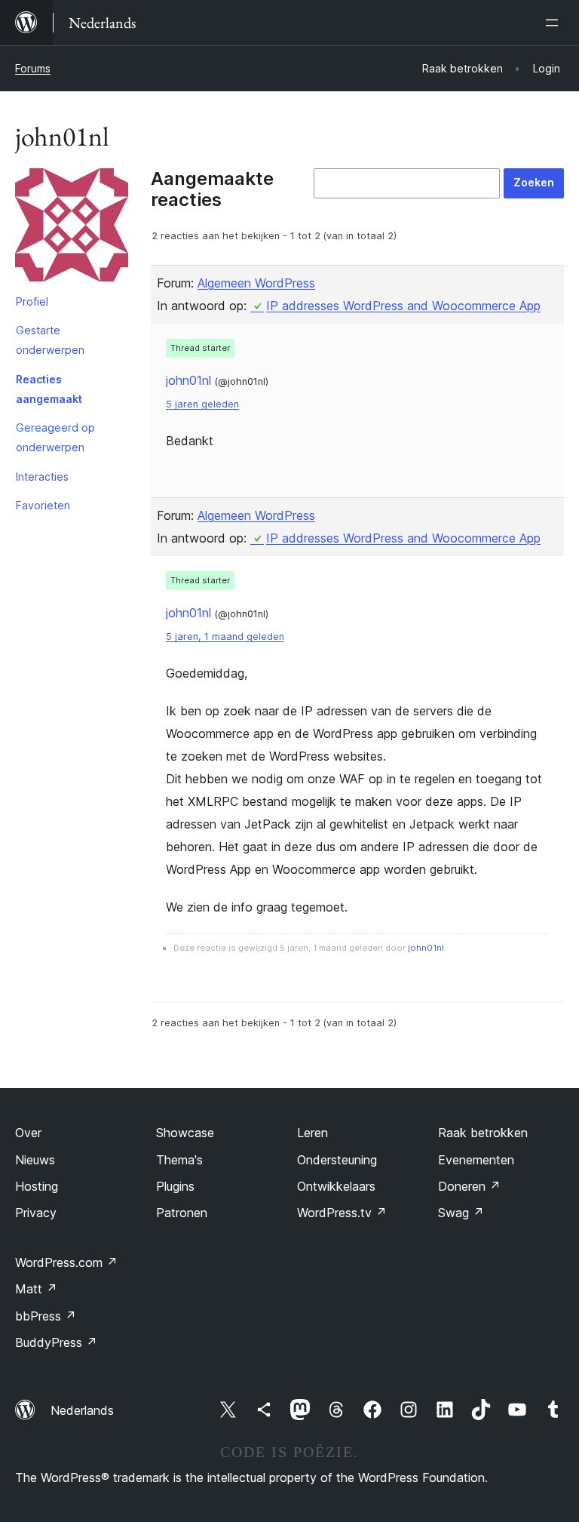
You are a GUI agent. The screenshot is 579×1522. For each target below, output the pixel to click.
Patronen (181, 1212)
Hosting (36, 1186)
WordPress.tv (342, 1212)
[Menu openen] (555, 22)
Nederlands (82, 1410)
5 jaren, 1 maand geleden (225, 636)
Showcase (185, 1132)
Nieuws (35, 1159)
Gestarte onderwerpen (50, 340)
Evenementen (476, 1159)
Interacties (42, 476)
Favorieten (43, 505)
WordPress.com (66, 1262)
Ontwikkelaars (336, 1186)
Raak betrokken (483, 1132)
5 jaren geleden (202, 404)
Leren (312, 1132)
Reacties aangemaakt (49, 389)
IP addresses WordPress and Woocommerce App (403, 305)
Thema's (179, 1159)
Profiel (32, 301)
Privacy (36, 1212)
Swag (461, 1212)
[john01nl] (71, 227)
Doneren (469, 1186)
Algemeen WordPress (256, 283)
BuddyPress (56, 1342)
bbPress (45, 1316)
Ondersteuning (337, 1159)
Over (28, 1132)
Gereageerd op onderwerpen (55, 437)
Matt (36, 1288)
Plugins (175, 1186)
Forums (33, 68)
